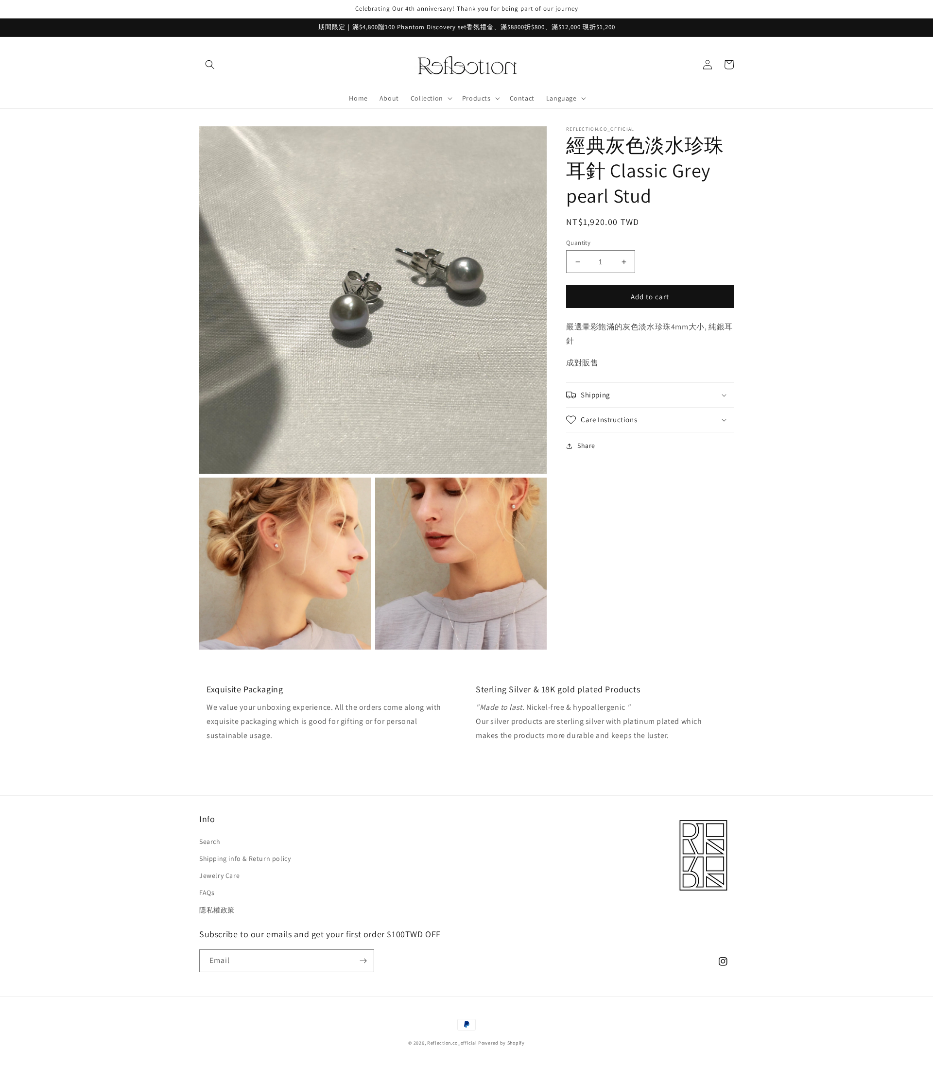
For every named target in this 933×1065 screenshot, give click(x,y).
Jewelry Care (219, 875)
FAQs (206, 892)
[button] (210, 64)
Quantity (578, 243)
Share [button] (586, 445)
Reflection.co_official (452, 1043)
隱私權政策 (217, 910)
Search (210, 841)
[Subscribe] (363, 960)
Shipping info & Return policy (245, 858)
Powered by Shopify (501, 1043)
